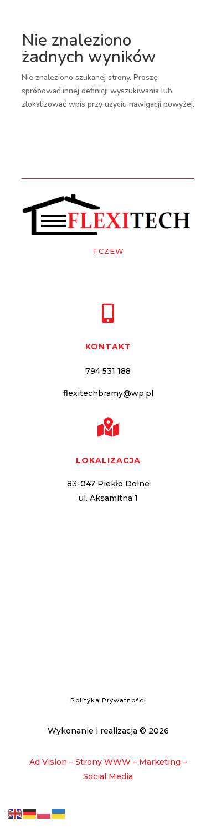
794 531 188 (108, 371)
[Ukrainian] (59, 812)
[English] (15, 812)
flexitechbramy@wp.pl (108, 393)
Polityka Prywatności (108, 700)
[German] (30, 812)
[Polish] (44, 812)
